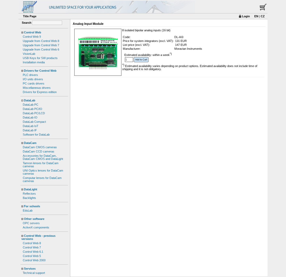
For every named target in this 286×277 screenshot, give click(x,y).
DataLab (29, 100)
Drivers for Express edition (40, 92)
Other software (34, 218)
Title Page (29, 16)
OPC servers (31, 223)
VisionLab (29, 53)
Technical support (34, 272)
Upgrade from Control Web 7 (41, 45)
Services (30, 268)
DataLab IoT (30, 126)
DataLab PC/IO (32, 109)
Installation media (34, 62)
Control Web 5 (32, 256)
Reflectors (29, 193)
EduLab (27, 210)
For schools (32, 206)
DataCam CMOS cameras (40, 147)
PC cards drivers (33, 83)
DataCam (30, 143)
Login (246, 16)
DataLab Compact (34, 121)
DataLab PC (30, 104)
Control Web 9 (32, 36)
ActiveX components (36, 227)
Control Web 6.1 (33, 251)
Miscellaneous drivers (37, 87)
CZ (263, 16)
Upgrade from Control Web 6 (41, 49)
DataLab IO (30, 117)
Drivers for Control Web (40, 70)
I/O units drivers (33, 79)
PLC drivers (30, 75)
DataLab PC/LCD (34, 113)
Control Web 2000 (34, 260)
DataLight (30, 189)
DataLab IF (30, 130)
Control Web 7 (32, 247)
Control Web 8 (32, 243)
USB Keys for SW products (40, 58)
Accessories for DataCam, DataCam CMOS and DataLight (43, 157)
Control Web (32, 32)
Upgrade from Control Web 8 (41, 41)
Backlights (29, 197)
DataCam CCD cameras (38, 151)
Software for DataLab (36, 134)
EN (256, 16)
